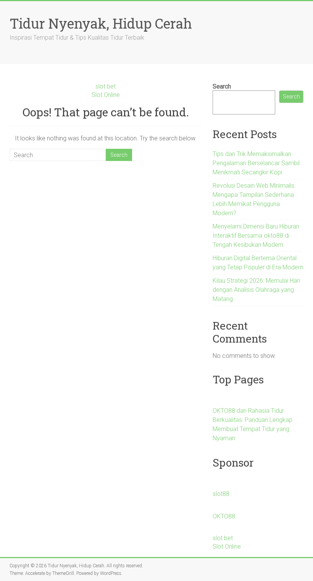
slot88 (221, 493)
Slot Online (106, 94)
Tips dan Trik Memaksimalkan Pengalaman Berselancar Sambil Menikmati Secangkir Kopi (256, 163)
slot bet (105, 86)
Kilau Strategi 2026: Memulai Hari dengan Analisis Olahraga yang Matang (256, 290)
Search (222, 86)
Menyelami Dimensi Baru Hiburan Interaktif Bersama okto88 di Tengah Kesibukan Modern (256, 235)
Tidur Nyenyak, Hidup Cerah (101, 23)
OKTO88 (224, 516)
